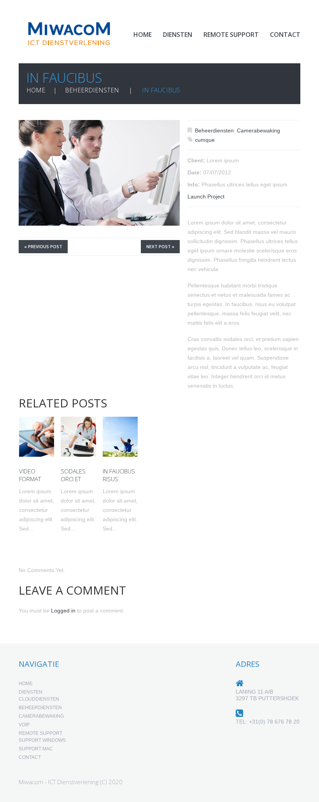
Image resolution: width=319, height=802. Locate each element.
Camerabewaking (258, 130)
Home (142, 34)
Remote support (231, 34)
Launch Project (206, 196)
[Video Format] (36, 437)
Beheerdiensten (92, 90)
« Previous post (43, 246)
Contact (285, 34)
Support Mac (36, 749)
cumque (205, 140)
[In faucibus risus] (120, 437)
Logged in (63, 610)
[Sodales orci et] (78, 437)
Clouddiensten (39, 699)
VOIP (24, 724)
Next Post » (160, 246)
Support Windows (42, 740)
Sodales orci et (73, 475)
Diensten (177, 34)
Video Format (30, 475)
